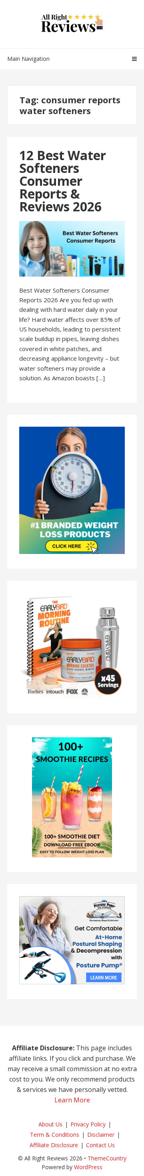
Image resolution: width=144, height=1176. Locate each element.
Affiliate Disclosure (54, 1145)
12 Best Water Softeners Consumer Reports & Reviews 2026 (62, 180)
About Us (50, 1124)
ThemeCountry (107, 1158)
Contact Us (100, 1145)
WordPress (88, 1167)
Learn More (72, 1100)
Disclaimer (100, 1134)
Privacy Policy (88, 1124)
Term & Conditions (54, 1134)
